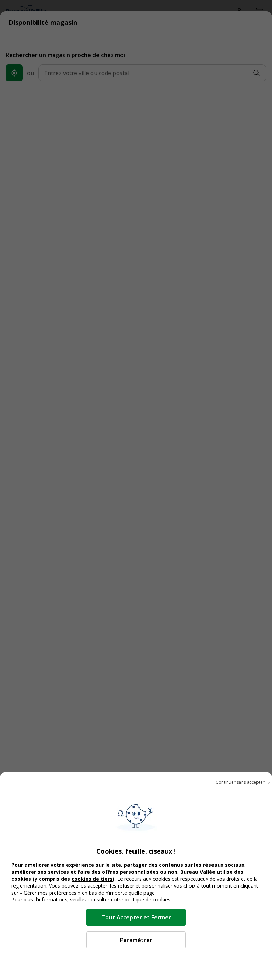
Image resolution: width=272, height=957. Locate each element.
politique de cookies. (148, 899)
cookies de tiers (92, 879)
